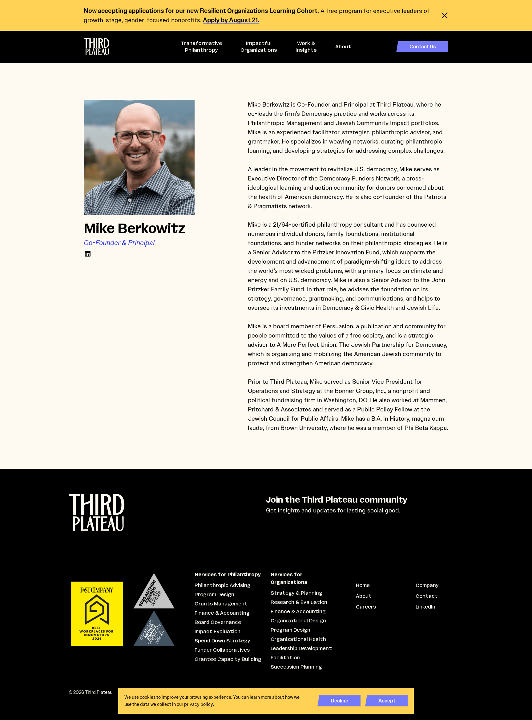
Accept (386, 701)
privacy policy (198, 704)
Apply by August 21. (231, 20)
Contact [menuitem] (427, 596)
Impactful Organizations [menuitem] (258, 46)
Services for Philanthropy (228, 574)
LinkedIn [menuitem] (425, 607)
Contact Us (422, 46)
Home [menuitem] (363, 585)
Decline (339, 701)
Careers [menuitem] (366, 607)
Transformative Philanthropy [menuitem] (201, 46)
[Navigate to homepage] (96, 46)
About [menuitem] (343, 46)
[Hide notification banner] (444, 15)
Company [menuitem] (427, 585)
